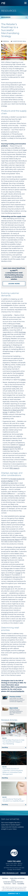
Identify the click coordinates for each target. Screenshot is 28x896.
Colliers (22, 379)
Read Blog (14, 747)
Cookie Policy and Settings (17, 878)
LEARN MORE (14, 283)
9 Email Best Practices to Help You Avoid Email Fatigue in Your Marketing (13, 742)
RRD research (14, 468)
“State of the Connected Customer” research (14, 447)
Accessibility (20, 883)
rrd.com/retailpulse (17, 691)
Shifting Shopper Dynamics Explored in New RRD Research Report (16, 711)
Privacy (13, 880)
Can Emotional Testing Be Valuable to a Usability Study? (13, 800)
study (18, 573)
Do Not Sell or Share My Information (13, 882)
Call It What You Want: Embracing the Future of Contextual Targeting (17, 699)
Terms (14, 883)
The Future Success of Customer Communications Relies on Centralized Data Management (12, 771)
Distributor (5, 878)
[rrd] (3, 3)
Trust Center (7, 883)
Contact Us (13, 893)
